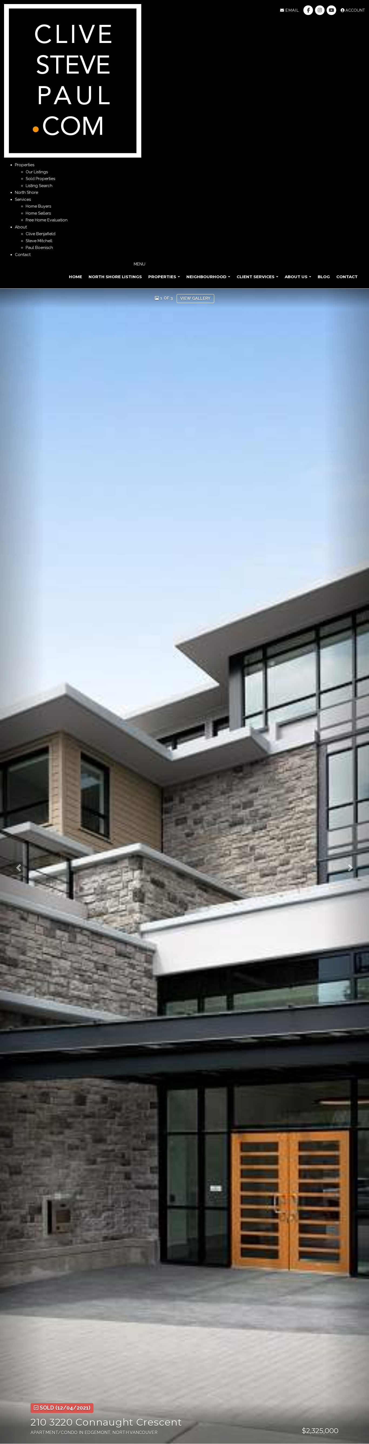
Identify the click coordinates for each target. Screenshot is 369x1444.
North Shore (26, 192)
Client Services (256, 276)
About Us (296, 276)
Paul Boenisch (39, 247)
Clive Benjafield (40, 233)
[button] (22, 866)
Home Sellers (38, 213)
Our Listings (37, 171)
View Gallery (195, 298)
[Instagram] (320, 10)
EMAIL (291, 10)
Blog (324, 276)
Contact (347, 276)
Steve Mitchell (39, 240)
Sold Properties (40, 178)
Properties (24, 164)
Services (23, 199)
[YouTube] (332, 10)
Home (75, 276)
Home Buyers (38, 206)
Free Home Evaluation (47, 220)
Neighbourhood (206, 276)
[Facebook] (308, 10)
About (21, 227)
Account (354, 10)
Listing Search (39, 185)
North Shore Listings (115, 276)
